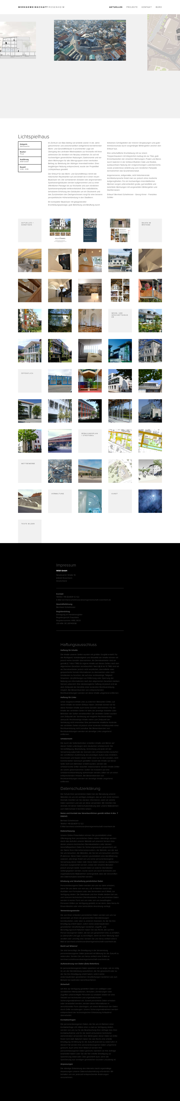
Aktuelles (116, 7)
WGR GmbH (61, 570)
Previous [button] (18, 64)
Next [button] (162, 64)
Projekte (132, 7)
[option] (90, 40)
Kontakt (147, 7)
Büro (159, 7)
